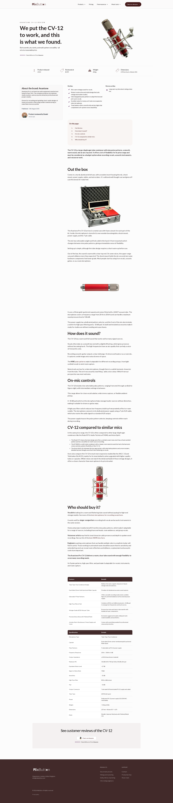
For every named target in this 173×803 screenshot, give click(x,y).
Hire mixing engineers (107, 781)
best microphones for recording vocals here (107, 515)
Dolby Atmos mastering (107, 778)
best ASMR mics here (97, 538)
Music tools (125, 778)
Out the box (78, 128)
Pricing (91, 4)
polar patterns (80, 362)
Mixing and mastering (106, 775)
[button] (81, 4)
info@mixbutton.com (38, 778)
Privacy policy (35, 794)
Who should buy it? (81, 139)
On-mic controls (80, 134)
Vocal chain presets (106, 772)
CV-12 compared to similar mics (85, 137)
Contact (124, 772)
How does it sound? (81, 131)
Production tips (127, 775)
